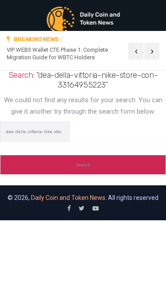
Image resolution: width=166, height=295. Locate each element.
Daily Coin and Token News (68, 197)
